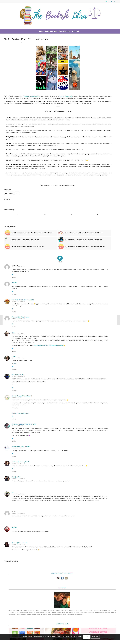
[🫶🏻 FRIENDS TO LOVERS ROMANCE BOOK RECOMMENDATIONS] (26, 632)
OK (87, 636)
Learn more (95, 636)
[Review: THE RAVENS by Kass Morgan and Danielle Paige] (118, 320)
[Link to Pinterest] (111, 1)
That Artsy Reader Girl (65, 96)
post (15, 363)
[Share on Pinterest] (71, 214)
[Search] (81, 31)
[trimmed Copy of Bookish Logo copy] (60, 16)
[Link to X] (106, 1)
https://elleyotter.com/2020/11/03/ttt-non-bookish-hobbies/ (48, 345)
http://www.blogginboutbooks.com (20, 413)
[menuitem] (40, 31)
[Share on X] (44, 214)
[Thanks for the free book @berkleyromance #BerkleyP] (62, 632)
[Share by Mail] (98, 214)
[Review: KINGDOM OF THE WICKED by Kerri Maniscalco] (1, 320)
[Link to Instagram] (114, 1)
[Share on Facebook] (17, 214)
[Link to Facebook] (109, 1)
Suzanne (24, 42)
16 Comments (17, 42)
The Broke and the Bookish (31, 96)
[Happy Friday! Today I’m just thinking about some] (98, 632)
